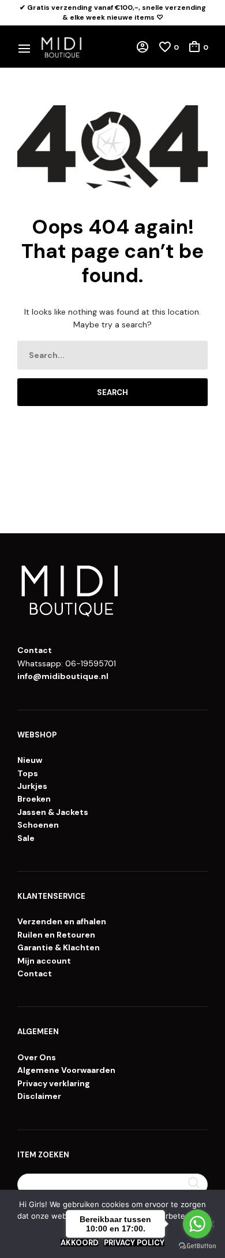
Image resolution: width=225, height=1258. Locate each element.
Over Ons (36, 1057)
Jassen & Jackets (52, 812)
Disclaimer (39, 1096)
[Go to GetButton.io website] (197, 1246)
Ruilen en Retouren (56, 934)
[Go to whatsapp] (197, 1223)
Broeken (34, 799)
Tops (27, 773)
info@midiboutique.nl (62, 676)
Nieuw (29, 760)
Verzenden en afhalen (61, 921)
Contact (34, 973)
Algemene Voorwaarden (66, 1070)
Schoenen (38, 825)
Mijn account (44, 961)
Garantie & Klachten (58, 947)
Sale (26, 838)
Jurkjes (32, 786)
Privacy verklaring (53, 1083)
